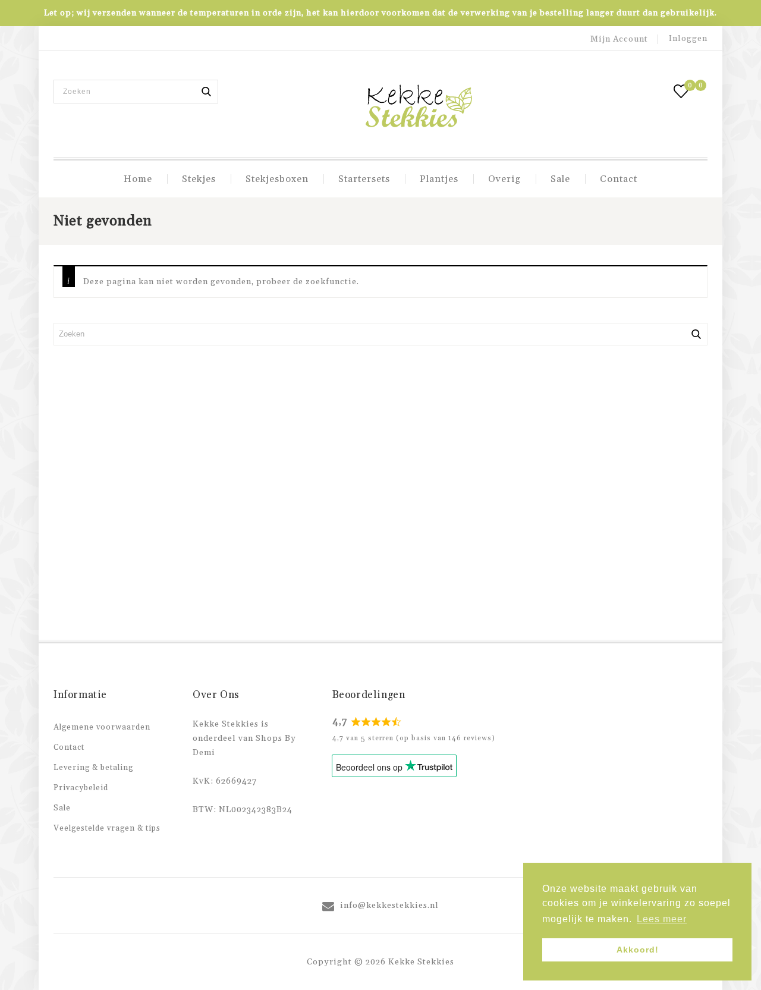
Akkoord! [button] (638, 949)
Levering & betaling (93, 767)
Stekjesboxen (277, 179)
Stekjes (199, 179)
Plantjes (439, 179)
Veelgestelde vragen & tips (107, 828)
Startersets (364, 179)
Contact (618, 179)
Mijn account (619, 39)
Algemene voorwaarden (102, 727)
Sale (560, 179)
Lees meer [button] (662, 919)
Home (138, 179)
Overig (504, 179)
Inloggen (688, 38)
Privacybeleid (81, 788)
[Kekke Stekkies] (418, 107)
